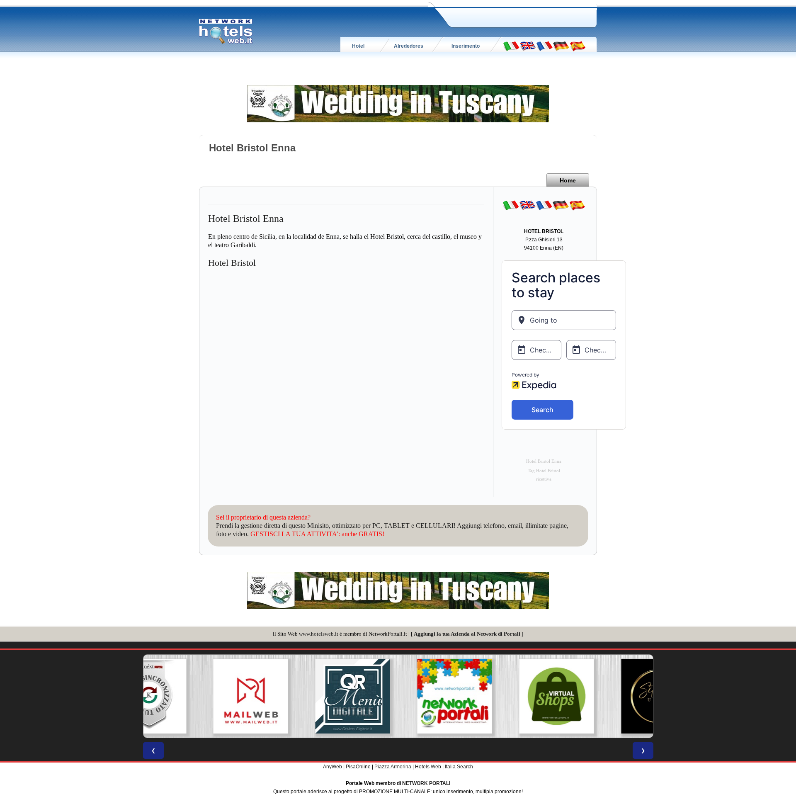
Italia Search (459, 767)
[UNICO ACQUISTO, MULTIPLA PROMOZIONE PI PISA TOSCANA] (398, 696)
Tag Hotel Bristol (544, 471)
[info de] (561, 46)
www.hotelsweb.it (318, 634)
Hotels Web (428, 767)
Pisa (351, 767)
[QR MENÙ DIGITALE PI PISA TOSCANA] (296, 696)
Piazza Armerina (392, 767)
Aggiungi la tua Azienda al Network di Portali (467, 634)
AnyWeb (332, 767)
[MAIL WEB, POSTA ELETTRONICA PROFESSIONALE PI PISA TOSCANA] (194, 696)
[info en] (527, 46)
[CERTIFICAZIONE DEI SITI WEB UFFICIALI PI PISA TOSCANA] (602, 696)
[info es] (577, 46)
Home (568, 180)
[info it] (511, 46)
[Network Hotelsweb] (226, 31)
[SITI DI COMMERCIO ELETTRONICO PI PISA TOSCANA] (500, 696)
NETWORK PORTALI (426, 783)
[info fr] (544, 46)
